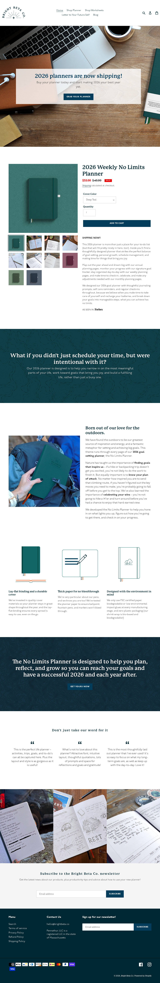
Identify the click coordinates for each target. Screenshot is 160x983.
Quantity (88, 206)
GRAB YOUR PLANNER (78, 97)
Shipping (86, 185)
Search (12, 924)
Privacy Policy (16, 933)
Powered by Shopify (142, 976)
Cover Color (90, 194)
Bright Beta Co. (127, 976)
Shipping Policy (17, 941)
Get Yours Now (80, 687)
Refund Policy (16, 937)
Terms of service (18, 928)
